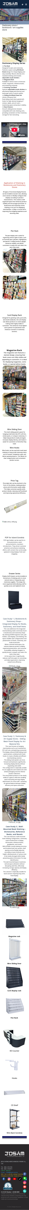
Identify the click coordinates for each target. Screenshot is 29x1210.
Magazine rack (14, 936)
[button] (22, 4)
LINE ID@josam (6, 1170)
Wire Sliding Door (14, 429)
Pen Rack (14, 231)
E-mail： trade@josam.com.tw (9, 1172)
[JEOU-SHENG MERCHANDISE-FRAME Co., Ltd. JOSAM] (10, 4)
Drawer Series (14, 573)
